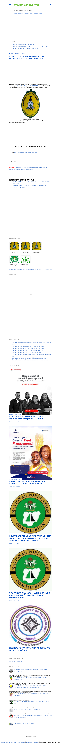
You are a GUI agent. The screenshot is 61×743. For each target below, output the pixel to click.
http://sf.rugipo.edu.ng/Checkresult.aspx (25, 152)
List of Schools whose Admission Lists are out (25, 48)
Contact (13, 742)
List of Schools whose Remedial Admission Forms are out (28, 348)
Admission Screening (21, 269)
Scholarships (34, 13)
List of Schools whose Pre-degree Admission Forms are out (29, 346)
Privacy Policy (21, 742)
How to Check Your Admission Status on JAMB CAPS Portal (30, 46)
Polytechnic (28, 269)
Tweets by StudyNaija (15, 661)
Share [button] (23, 53)
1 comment (15, 653)
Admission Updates (23, 13)
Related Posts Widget (49, 269)
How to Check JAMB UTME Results (23, 44)
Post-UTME (33, 269)
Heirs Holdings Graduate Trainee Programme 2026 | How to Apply (27, 417)
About (8, 742)
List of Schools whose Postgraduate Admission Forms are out (30, 360)
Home (15, 13)
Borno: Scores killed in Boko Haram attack (28, 709)
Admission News (12, 269)
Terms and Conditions (32, 742)
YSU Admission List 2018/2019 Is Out (24, 723)
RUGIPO (39, 269)
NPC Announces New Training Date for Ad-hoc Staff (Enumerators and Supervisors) (30, 595)
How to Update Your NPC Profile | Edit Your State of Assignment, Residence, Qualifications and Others (30, 538)
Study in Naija (26, 5)
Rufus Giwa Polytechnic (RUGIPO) (27, 86)
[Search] (51, 4)
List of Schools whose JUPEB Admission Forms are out (28, 352)
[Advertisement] (30, 24)
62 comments (16, 600)
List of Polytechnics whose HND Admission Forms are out (29, 358)
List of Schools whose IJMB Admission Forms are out (27, 350)
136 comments (16, 543)
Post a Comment (16, 421)
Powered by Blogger (31, 736)
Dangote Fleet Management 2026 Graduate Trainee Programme (27, 482)
